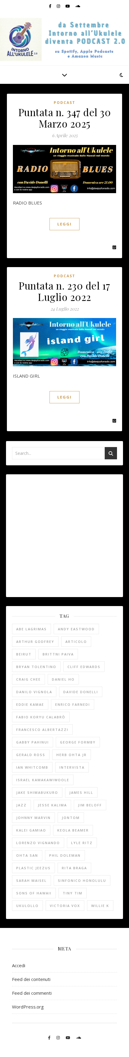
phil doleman (65, 855)
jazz (21, 805)
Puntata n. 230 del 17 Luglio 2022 (64, 291)
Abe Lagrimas (31, 629)
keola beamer (73, 830)
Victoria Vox (65, 905)
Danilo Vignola (34, 692)
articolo (76, 641)
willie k (100, 905)
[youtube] (68, 6)
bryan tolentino (36, 666)
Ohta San (27, 855)
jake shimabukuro (37, 792)
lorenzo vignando (38, 843)
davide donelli (80, 692)
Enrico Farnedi (72, 704)
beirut (24, 654)
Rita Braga (74, 868)
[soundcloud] (77, 6)
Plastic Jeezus (33, 868)
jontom (71, 817)
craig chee (28, 679)
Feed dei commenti (32, 993)
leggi (64, 224)
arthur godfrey (35, 641)
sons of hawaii (34, 893)
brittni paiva (58, 654)
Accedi (18, 965)
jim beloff (90, 805)
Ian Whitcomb (32, 767)
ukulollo (27, 905)
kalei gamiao (31, 830)
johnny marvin (33, 817)
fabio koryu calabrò (40, 717)
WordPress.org (28, 1007)
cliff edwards (84, 666)
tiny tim (72, 893)
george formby (78, 742)
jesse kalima (52, 805)
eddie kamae (30, 704)
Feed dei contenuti (31, 979)
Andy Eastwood (76, 629)
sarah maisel (31, 880)
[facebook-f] (50, 6)
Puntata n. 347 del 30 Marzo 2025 (64, 117)
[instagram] (59, 6)
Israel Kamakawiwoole (42, 780)
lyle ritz (82, 843)
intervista (72, 767)
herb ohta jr (71, 754)
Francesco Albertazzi (42, 729)
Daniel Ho (63, 679)
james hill (81, 792)
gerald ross (30, 754)
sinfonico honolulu (82, 880)
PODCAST (64, 102)
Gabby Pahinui (32, 742)
